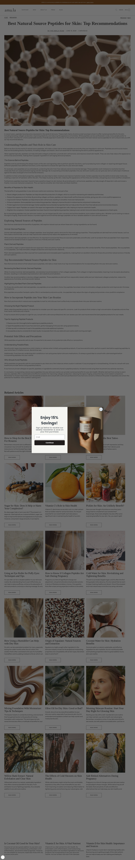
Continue (50, 443)
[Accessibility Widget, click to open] (3, 857)
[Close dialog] (101, 409)
